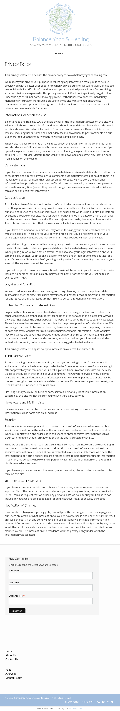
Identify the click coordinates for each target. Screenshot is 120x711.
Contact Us (11, 659)
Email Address (17, 595)
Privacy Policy (72, 702)
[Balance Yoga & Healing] (60, 19)
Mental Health (13, 678)
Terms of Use (88, 702)
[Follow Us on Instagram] (108, 702)
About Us (10, 655)
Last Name (14, 582)
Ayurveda (10, 673)
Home (8, 651)
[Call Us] (98, 702)
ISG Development (76, 708)
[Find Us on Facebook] (103, 702)
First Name (14, 570)
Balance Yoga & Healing (61, 39)
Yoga (8, 669)
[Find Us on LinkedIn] (112, 702)
